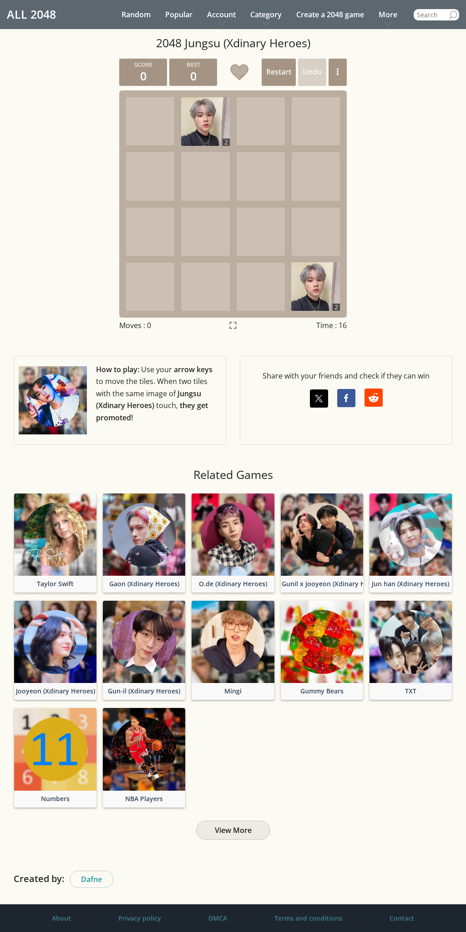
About (61, 918)
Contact (402, 918)
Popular (178, 15)
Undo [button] (312, 72)
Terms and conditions (308, 918)
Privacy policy (139, 918)
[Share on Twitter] (319, 398)
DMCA (217, 918)
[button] (338, 72)
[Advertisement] (50, 195)
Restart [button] (278, 72)
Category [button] (266, 15)
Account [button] (221, 15)
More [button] (388, 15)
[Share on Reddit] (374, 398)
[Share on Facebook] (346, 398)
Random (136, 15)
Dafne (91, 879)
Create (330, 15)
